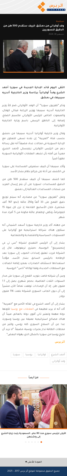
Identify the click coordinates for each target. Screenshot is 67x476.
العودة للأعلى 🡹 (33, 462)
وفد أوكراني (58, 361)
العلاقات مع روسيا (22, 309)
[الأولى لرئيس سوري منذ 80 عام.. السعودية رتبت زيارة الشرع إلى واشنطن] (33, 406)
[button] (2, 413)
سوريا (16, 354)
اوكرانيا (42, 354)
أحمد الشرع (58, 354)
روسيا (28, 354)
